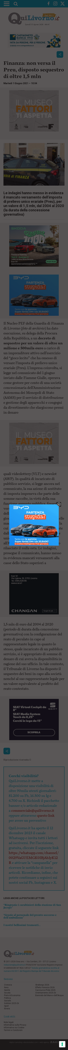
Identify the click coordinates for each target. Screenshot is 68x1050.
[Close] (59, 504)
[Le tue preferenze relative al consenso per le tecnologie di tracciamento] (62, 1044)
